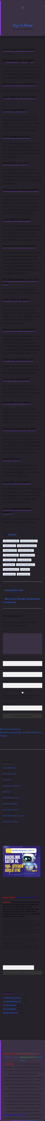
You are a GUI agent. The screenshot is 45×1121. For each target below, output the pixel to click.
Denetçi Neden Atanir (14, 590)
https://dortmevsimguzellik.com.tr (13, 732)
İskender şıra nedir (9, 550)
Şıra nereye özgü (9, 574)
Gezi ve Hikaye (23, 25)
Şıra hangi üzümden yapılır (26, 565)
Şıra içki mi (25, 569)
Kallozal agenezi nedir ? (10, 774)
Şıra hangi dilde (9, 565)
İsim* (4, 659)
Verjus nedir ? (7, 780)
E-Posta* (5, 670)
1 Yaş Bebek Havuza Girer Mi (12, 997)
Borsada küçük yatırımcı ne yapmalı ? (14, 816)
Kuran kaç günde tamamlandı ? (12, 786)
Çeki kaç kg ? (7, 792)
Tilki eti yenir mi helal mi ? (11, 822)
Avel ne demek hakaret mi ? (11, 810)
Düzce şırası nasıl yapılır (29, 541)
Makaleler (12, 534)
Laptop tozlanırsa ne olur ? (10, 798)
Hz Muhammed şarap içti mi (26, 546)
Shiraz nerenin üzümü (10, 555)
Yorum (5, 631)
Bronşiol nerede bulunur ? (10, 804)
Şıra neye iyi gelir (23, 574)
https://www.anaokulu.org (10, 729)
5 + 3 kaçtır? (7, 704)
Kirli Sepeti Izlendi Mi (9, 1005)
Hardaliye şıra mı (9, 546)
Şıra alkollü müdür (24, 560)
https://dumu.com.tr (34, 732)
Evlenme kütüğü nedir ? (10, 768)
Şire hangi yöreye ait (27, 555)
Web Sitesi (6, 681)
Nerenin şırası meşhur (25, 550)
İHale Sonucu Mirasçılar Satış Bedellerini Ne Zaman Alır (21, 600)
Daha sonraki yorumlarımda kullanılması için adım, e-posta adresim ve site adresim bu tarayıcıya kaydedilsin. (20, 696)
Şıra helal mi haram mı (11, 569)
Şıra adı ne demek (9, 560)
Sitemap (3, 735)
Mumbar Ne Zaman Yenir (10, 1012)
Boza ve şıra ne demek (11, 541)
